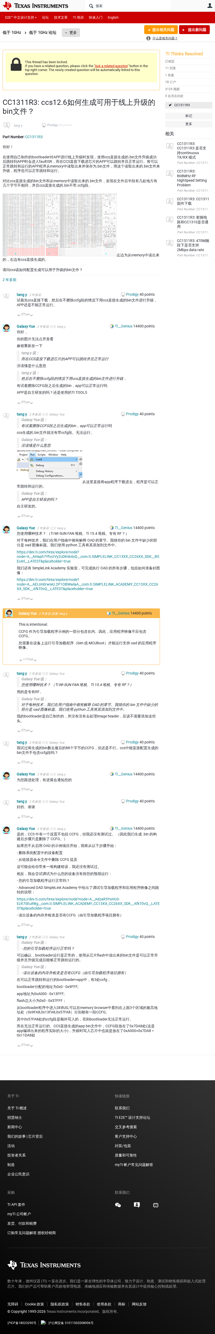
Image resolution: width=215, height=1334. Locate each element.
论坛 (45, 17)
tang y (18, 125)
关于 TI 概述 (17, 1108)
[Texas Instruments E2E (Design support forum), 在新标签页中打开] (137, 1207)
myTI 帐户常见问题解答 (134, 1165)
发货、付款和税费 (22, 1223)
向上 (19, 316)
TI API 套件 (16, 1204)
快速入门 (96, 17)
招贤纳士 (14, 1117)
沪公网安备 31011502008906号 (71, 1323)
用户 (209, 5)
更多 (73, 32)
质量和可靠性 (126, 1155)
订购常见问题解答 (22, 1233)
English (113, 17)
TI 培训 (78, 17)
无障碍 (12, 1304)
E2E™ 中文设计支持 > (21, 17)
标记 (188, 116)
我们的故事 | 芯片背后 (25, 1136)
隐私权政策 (60, 1304)
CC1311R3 (182, 105)
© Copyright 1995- (26, 1311)
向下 (31, 316)
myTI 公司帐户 (19, 1214)
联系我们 (122, 1108)
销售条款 (83, 1304)
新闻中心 (14, 1127)
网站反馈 (139, 1304)
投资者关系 (16, 1155)
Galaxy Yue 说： (34, 420)
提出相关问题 (163, 30)
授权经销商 (46, 1233)
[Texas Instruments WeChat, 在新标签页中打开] (118, 1207)
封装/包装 (123, 1146)
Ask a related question (111, 66)
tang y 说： (30, 353)
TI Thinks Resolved (184, 53)
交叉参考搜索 (126, 1127)
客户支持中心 (126, 1136)
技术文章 (61, 17)
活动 (11, 1146)
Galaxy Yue (26, 326)
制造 (11, 1165)
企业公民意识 (18, 1174)
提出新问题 (196, 30)
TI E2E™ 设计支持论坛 (132, 1117)
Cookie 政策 (34, 1304)
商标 (121, 1304)
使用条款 (104, 1304)
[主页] (39, 6)
